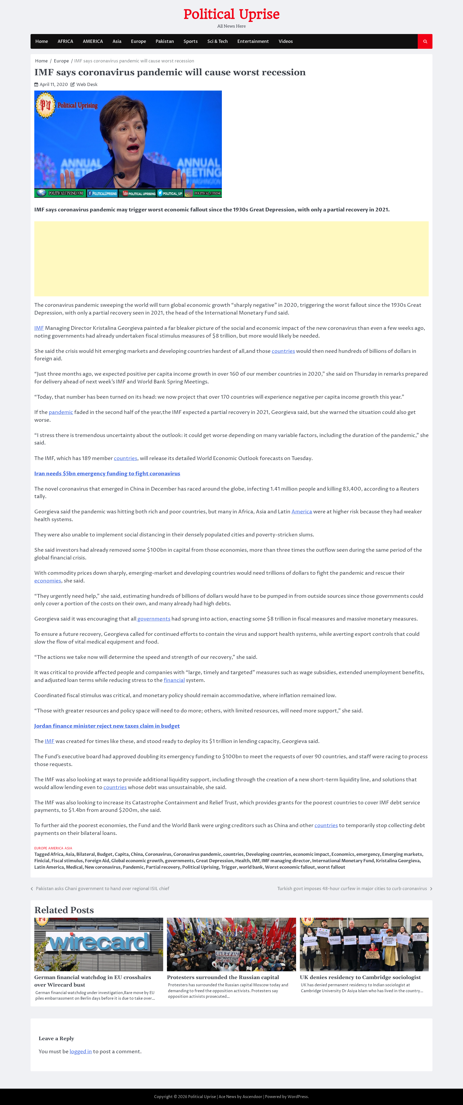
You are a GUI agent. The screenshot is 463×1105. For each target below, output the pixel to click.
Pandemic (133, 867)
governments (153, 618)
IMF (39, 328)
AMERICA (93, 41)
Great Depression (214, 861)
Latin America (49, 867)
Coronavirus (158, 854)
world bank (251, 867)
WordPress (297, 1096)
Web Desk (87, 85)
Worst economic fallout (290, 867)
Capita (122, 854)
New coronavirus (103, 867)
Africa (56, 854)
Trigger (229, 867)
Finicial (41, 861)
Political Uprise (232, 14)
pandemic (61, 412)
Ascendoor (252, 1096)
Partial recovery (163, 867)
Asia (117, 41)
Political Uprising (200, 867)
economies (47, 580)
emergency (368, 854)
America (302, 511)
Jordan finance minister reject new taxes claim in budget (107, 726)
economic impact (311, 854)
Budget (105, 854)
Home (41, 41)
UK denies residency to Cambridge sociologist (360, 977)
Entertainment (253, 41)
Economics (342, 854)
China (137, 854)
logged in (81, 1051)
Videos (286, 41)
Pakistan (165, 41)
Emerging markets (402, 854)
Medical (74, 867)
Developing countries (268, 854)
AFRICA (65, 41)
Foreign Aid (97, 861)
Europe (138, 41)
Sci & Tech (217, 41)
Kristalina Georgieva (398, 861)
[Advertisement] (231, 258)
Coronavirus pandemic (197, 854)
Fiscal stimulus (67, 861)
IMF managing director (286, 861)
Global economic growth (137, 861)
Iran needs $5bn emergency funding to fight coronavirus (107, 473)
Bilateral (85, 854)
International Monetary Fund (343, 861)
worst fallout (331, 867)
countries (283, 351)
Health (242, 861)
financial (174, 680)
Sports (191, 41)
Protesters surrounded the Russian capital (223, 977)
